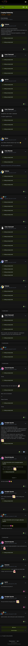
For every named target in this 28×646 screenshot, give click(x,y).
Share (14, 627)
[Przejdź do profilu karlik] (2, 261)
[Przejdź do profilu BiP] (2, 197)
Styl (18, 641)
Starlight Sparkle (19, 462)
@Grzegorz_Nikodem (6, 569)
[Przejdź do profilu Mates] (2, 139)
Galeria (10, 19)
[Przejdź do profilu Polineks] (2, 25)
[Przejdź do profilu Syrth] (2, 583)
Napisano (10, 25)
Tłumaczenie (12, 641)
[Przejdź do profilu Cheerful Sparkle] (2, 368)
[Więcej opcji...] (25, 25)
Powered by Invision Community (14, 643)
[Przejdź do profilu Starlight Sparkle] (2, 423)
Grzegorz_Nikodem (19, 519)
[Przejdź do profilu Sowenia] (2, 565)
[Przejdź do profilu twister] (2, 80)
